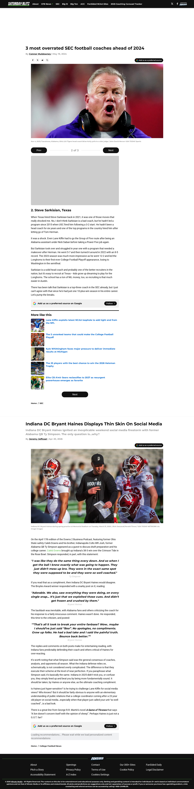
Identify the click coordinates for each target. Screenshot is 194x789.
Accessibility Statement (42, 774)
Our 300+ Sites (127, 764)
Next (110, 150)
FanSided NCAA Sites (97, 4)
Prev (39, 150)
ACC (83, 4)
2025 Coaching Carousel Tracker (126, 4)
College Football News (50, 746)
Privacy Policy (73, 769)
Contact (95, 764)
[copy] (47, 60)
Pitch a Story (37, 769)
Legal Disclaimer (155, 769)
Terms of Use (98, 769)
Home (34, 403)
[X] (172, 4)
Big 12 (65, 4)
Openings (71, 764)
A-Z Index (71, 774)
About (35, 4)
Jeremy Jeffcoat (38, 439)
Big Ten (74, 4)
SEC (57, 4)
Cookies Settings (100, 774)
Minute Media (16, 782)
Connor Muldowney (40, 54)
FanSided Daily (154, 764)
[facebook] (177, 4)
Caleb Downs (54, 550)
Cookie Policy (127, 769)
